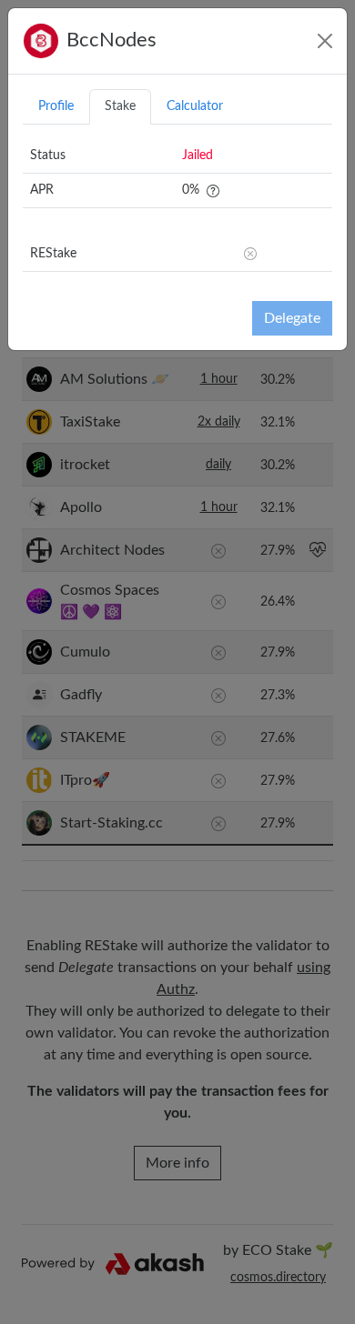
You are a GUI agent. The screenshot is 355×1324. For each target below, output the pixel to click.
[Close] (325, 40)
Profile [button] (56, 106)
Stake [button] (120, 106)
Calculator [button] (195, 106)
